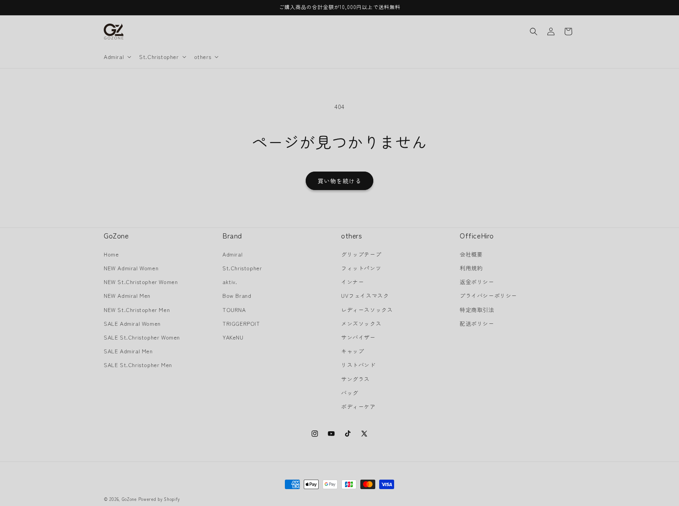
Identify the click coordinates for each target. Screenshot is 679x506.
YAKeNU (233, 337)
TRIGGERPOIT (241, 323)
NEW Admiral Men (127, 295)
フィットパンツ (361, 268)
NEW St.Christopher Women (141, 282)
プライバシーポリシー (488, 295)
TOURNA (234, 309)
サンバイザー (358, 337)
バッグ (349, 392)
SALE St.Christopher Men (138, 365)
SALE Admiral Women (132, 323)
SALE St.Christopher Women (142, 337)
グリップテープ (361, 254)
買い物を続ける (339, 181)
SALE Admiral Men (128, 351)
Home (111, 254)
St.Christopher (242, 268)
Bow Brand (236, 295)
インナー (352, 282)
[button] (116, 56)
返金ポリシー (477, 282)
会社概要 (471, 254)
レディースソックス (367, 309)
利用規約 (471, 268)
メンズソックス (361, 323)
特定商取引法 (477, 309)
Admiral (232, 254)
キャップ (352, 351)
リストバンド (358, 365)
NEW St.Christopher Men (137, 309)
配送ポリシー (477, 323)
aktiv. (229, 282)
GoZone (129, 499)
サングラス (355, 378)
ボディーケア (358, 406)
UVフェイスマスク (365, 295)
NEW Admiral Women (131, 268)
